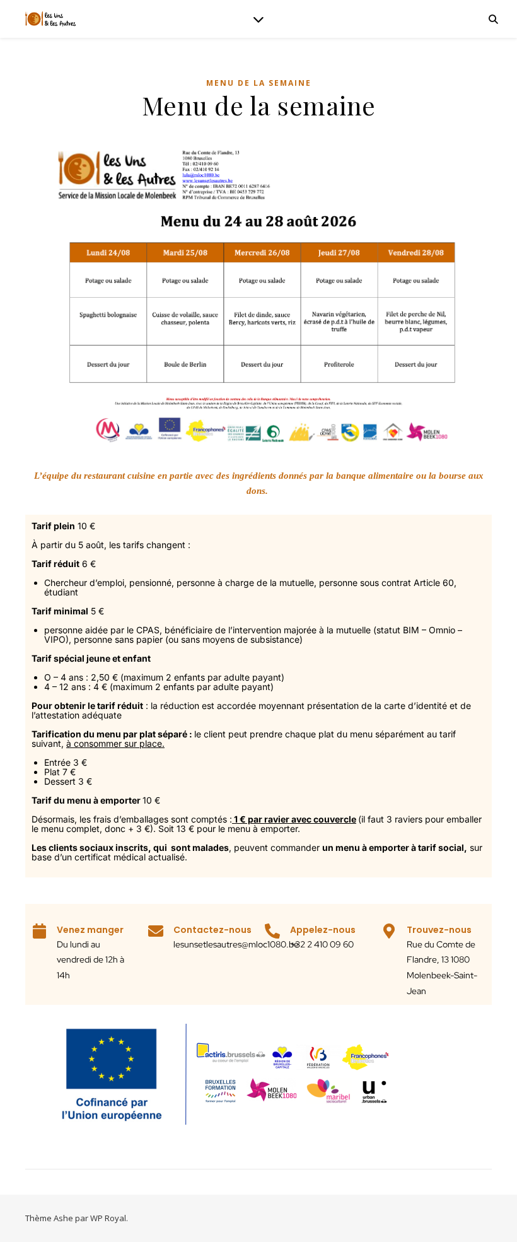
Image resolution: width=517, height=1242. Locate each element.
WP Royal (108, 1218)
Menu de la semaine (258, 83)
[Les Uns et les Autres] (50, 18)
